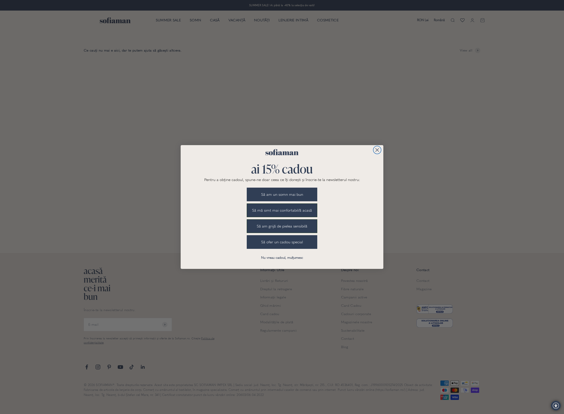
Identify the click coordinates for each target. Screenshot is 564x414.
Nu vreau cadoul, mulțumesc (282, 258)
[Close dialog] (377, 150)
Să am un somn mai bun (282, 194)
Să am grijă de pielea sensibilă (282, 226)
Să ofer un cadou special (282, 242)
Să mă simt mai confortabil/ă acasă (282, 210)
